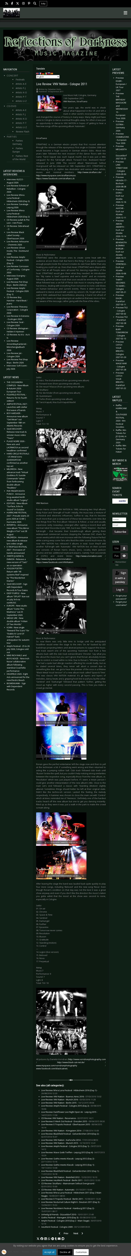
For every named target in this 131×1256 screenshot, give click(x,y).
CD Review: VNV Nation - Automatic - (66, 1189)
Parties (12, 136)
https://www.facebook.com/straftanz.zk (55, 178)
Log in (120, 589)
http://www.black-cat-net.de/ (71, 1062)
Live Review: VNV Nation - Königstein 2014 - (70, 1130)
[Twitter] (17, 3)
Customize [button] (81, 1252)
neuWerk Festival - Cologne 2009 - (65, 1226)
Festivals (20, 79)
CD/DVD (11, 106)
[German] (43, 73)
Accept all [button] (49, 1252)
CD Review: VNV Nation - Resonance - (67, 1118)
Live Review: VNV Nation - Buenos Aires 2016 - (71, 1096)
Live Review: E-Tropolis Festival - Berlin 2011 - (71, 1198)
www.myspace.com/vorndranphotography (56, 1065)
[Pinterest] (29, 3)
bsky (43, 3)
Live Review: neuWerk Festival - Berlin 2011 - (70, 1180)
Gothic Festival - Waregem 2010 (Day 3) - (68, 1217)
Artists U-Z (21, 101)
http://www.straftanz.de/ (90, 172)
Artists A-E (21, 83)
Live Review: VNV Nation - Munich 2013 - (68, 1143)
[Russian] (49, 73)
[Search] (34, 3)
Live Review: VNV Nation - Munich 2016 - (68, 1099)
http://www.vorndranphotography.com (87, 1059)
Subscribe (120, 532)
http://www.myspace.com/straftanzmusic (56, 175)
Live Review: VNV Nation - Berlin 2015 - (67, 1102)
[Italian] (46, 73)
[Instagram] (23, 3)
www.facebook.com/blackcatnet (51, 1068)
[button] (38, 1238)
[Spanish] (51, 73)
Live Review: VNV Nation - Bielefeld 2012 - (69, 1177)
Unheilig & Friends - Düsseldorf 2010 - (67, 1214)
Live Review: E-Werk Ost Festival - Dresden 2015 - (73, 1121)
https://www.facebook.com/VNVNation (54, 562)
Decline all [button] (65, 1252)
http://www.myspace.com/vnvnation (53, 559)
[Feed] (6, 3)
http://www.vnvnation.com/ (89, 556)
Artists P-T (21, 96)
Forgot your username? (121, 603)
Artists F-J (21, 88)
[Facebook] (12, 3)
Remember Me (121, 563)
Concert (12, 75)
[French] (40, 73)
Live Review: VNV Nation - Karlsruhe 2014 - (69, 1140)
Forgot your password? (121, 597)
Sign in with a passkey (120, 577)
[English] (37, 73)
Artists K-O (21, 92)
